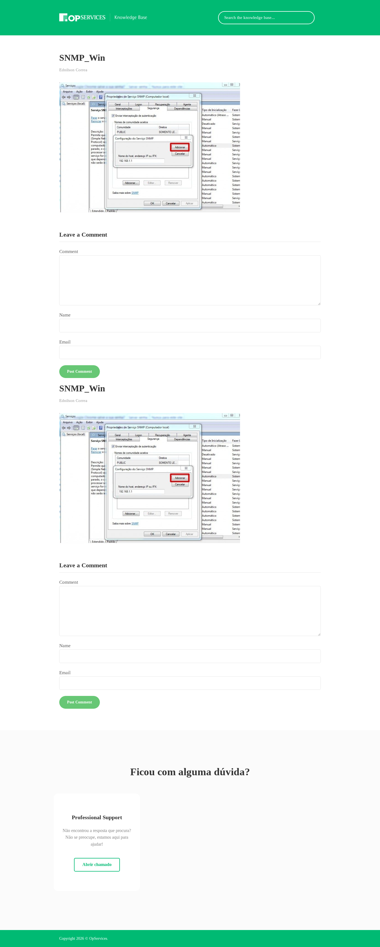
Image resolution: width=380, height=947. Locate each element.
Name (65, 315)
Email (65, 342)
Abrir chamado (97, 864)
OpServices (98, 938)
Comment (68, 251)
